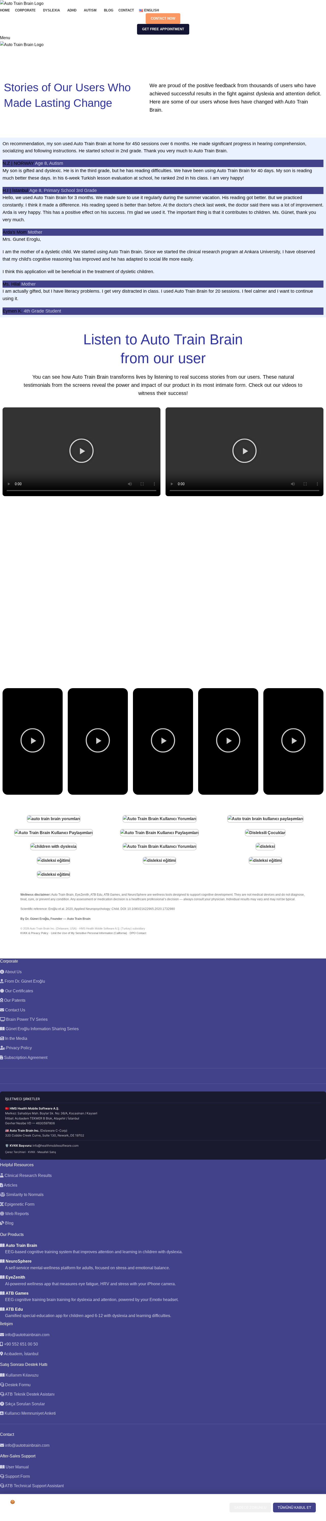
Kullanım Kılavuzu (21, 1375)
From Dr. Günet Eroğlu (24, 981)
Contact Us (14, 1010)
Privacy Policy (18, 1048)
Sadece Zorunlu (250, 1507)
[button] (81, 451)
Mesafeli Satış (46, 1152)
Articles (10, 1185)
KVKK (31, 1152)
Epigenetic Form (19, 1204)
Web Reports (16, 1214)
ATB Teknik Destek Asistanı (29, 1394)
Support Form (17, 1476)
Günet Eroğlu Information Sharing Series (42, 1029)
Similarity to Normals (24, 1194)
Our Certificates (18, 991)
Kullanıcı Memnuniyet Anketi (30, 1413)
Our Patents (14, 1000)
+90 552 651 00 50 (21, 1344)
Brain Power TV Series (26, 1019)
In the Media (15, 1038)
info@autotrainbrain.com (27, 1335)
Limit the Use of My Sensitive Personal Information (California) (89, 933)
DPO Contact (138, 933)
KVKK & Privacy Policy (34, 933)
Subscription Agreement (25, 1057)
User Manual (17, 1467)
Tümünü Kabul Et (294, 1507)
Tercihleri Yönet (206, 1507)
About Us (13, 972)
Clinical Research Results (28, 1175)
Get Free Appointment (163, 29)
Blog (8, 1223)
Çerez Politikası (101, 1513)
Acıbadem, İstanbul (21, 1354)
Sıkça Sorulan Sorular (24, 1404)
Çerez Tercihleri (15, 1152)
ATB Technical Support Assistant (34, 1486)
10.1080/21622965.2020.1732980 (151, 909)
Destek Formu (17, 1385)
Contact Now (163, 18)
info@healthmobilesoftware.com (55, 1145)
